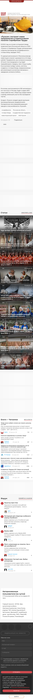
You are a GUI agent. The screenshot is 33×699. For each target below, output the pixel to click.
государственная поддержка (21, 113)
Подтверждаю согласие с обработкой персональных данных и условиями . (15, 660)
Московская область (19, 110)
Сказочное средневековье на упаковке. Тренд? (13, 435)
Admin (6, 432)
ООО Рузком (22, 115)
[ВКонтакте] (24, 120)
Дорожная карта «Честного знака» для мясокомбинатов (16, 458)
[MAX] (31, 120)
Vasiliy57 (10, 526)
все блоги (28, 419)
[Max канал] (18, 627)
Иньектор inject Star (11, 503)
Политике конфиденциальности (20, 687)
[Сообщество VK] (4, 627)
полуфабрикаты (6, 110)
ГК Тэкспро (7, 454)
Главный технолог (6, 442)
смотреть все (26, 212)
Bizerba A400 (8, 531)
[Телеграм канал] (11, 627)
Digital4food (7, 466)
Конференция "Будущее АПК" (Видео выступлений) (15, 469)
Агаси (9, 539)
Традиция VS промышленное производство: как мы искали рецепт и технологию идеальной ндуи (15, 446)
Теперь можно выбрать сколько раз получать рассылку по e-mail (16, 423)
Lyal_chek (10, 569)
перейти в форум (25, 498)
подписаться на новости (15, 633)
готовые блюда (6, 113)
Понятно (16, 690)
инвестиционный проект (9, 115)
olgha (9, 511)
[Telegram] (27, 120)
